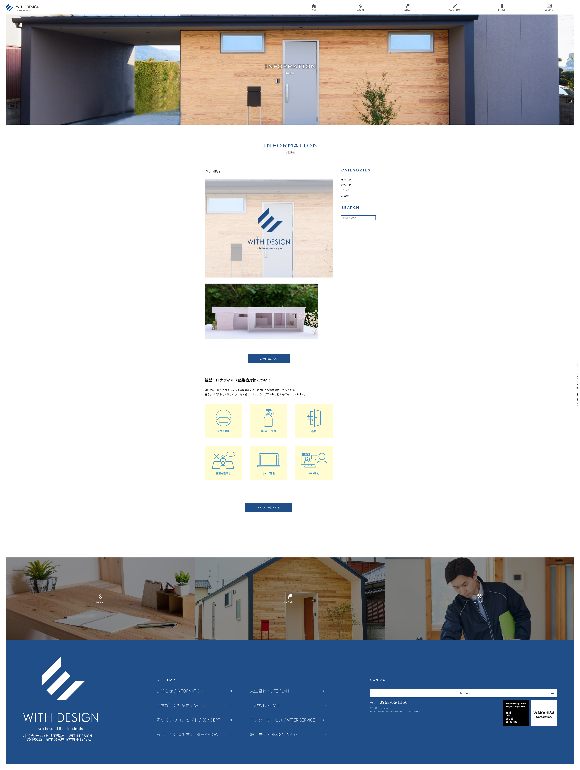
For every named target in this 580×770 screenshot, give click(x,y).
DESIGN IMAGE (455, 10)
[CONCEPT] (290, 638)
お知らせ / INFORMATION (179, 691)
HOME (313, 10)
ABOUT (360, 10)
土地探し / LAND (265, 705)
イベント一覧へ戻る (269, 507)
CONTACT (549, 10)
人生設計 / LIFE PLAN (269, 691)
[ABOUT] (100, 638)
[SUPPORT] (479, 638)
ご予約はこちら (268, 358)
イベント (346, 179)
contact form (463, 693)
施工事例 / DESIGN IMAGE (274, 734)
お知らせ (346, 185)
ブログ (345, 190)
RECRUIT (502, 10)
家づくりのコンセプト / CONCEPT (188, 720)
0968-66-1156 (389, 702)
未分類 (345, 195)
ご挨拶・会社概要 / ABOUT (181, 705)
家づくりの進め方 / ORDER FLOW (187, 734)
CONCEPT (407, 10)
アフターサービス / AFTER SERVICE (282, 720)
